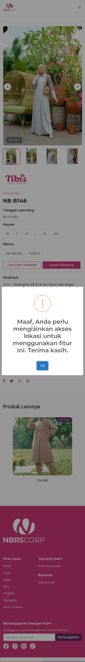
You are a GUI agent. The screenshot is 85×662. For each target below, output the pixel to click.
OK (42, 365)
